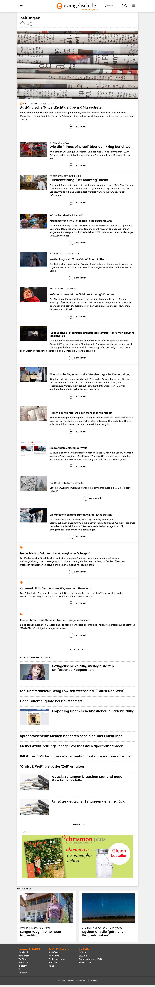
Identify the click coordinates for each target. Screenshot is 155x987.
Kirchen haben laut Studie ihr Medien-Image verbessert (55, 620)
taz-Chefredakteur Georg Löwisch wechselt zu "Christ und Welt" (72, 691)
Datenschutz (81, 980)
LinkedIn (22, 972)
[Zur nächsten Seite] (87, 649)
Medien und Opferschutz (64, 253)
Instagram (23, 955)
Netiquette (62, 980)
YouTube (22, 959)
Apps (51, 966)
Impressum (92, 980)
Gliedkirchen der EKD (90, 959)
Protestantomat (57, 959)
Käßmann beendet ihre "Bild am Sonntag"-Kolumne (82, 294)
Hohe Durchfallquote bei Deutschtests (51, 701)
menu (21, 5)
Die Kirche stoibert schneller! (67, 483)
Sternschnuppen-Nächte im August (103, 928)
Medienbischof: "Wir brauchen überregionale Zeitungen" (55, 553)
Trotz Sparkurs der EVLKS (65, 176)
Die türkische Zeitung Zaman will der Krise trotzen (81, 515)
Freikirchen (85, 962)
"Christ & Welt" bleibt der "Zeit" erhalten (52, 766)
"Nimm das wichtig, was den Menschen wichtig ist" (81, 413)
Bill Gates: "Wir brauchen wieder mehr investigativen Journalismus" (76, 756)
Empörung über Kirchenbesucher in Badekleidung (93, 711)
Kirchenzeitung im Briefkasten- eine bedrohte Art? (81, 221)
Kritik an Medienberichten (39, 104)
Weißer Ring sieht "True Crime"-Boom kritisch (78, 259)
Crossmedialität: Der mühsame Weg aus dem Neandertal (56, 588)
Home (22, 23)
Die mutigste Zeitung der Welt (68, 448)
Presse (71, 980)
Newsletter (54, 955)
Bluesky (22, 966)
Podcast (53, 962)
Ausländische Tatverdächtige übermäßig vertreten (62, 107)
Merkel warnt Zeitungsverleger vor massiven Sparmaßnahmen (71, 746)
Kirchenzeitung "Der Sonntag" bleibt (79, 180)
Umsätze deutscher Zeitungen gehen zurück (88, 801)
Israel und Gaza (59, 143)
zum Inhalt (80, 126)
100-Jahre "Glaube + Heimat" (66, 215)
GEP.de (82, 952)
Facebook (23, 952)
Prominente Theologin (63, 288)
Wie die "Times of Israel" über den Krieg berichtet (90, 146)
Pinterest (23, 962)
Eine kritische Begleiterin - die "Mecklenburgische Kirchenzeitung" (90, 374)
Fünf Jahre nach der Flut (35, 928)
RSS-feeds (54, 952)
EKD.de (83, 955)
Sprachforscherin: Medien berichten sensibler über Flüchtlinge (71, 736)
